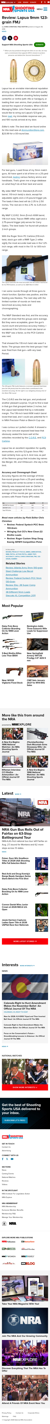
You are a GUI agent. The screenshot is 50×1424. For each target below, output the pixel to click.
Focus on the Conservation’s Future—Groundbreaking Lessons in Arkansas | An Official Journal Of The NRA (24, 1036)
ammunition (36, 552)
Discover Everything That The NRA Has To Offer (24, 1370)
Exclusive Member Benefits (12, 1210)
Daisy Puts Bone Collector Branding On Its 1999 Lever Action (15, 892)
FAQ (14, 1416)
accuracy (10, 556)
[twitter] (10, 36)
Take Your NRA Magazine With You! (20, 1303)
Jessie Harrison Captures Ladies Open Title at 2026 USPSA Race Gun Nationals (15, 922)
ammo (28, 552)
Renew (25, 2)
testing (16, 177)
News (4, 31)
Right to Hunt (22, 1012)
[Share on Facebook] (4, 36)
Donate (33, 2)
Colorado (8, 1012)
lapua (17, 556)
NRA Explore (7, 1197)
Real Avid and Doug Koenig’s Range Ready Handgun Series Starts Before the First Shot (16, 876)
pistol (12, 554)
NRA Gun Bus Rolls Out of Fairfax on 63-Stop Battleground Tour (22, 833)
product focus (18, 552)
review (8, 552)
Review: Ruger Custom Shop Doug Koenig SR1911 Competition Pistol (25, 540)
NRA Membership (9, 1206)
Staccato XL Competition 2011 (21, 595)
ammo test (32, 554)
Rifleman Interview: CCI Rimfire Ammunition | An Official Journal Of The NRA (11, 774)
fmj (35, 556)
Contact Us (6, 1147)
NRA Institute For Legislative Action (16, 1193)
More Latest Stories (30, 941)
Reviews (5, 1181)
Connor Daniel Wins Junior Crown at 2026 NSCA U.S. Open (15, 907)
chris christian (26, 556)
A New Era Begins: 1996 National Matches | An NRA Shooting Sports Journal (11, 747)
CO (14, 1012)
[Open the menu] (45, 9)
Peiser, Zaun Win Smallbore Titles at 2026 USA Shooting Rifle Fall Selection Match (16, 861)
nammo (14, 559)
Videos (4, 1184)
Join (19, 2)
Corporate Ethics (33, 1413)
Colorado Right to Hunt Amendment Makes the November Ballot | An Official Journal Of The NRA (25, 1006)
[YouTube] (49, 2)
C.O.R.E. (33, 437)
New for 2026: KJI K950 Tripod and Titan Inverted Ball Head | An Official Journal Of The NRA (24, 1017)
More (17, 794)
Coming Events (8, 1173)
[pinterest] (16, 36)
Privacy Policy (6, 1413)
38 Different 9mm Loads (18, 592)
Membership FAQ (9, 1213)
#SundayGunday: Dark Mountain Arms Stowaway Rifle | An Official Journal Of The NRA (37, 747)
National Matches (12, 1055)
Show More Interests (30, 1087)
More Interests (26, 966)
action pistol (21, 554)
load (10, 116)
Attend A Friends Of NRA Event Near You (23, 1403)
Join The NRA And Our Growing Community (24, 1336)
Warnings (5, 1416)
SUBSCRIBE (14, 1120)
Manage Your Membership (12, 1217)
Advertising (6, 1150)
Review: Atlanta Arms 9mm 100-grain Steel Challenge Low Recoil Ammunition (24, 571)
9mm (7, 554)
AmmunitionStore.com (33, 130)
